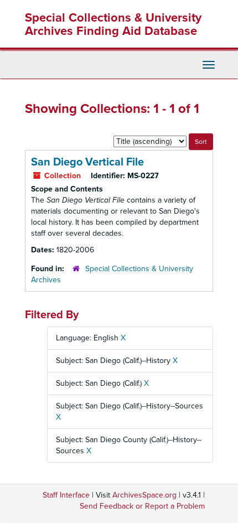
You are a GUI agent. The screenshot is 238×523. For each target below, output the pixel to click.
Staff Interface (66, 495)
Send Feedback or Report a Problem (142, 506)
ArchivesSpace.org (144, 495)
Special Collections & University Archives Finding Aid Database (113, 24)
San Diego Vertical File (87, 162)
